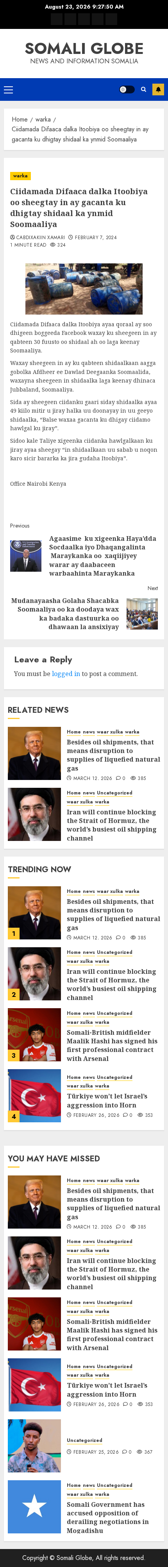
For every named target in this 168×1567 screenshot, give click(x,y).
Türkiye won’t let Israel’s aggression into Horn (107, 1100)
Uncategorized (114, 793)
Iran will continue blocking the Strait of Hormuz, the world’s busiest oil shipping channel (112, 825)
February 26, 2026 (96, 1116)
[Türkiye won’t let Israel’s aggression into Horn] (34, 1095)
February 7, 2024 (96, 238)
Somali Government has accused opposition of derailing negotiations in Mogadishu (108, 1517)
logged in (66, 673)
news (89, 732)
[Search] (143, 89)
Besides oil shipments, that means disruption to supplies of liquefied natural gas (113, 755)
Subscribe (158, 89)
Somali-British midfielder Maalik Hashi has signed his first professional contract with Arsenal (112, 1045)
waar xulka (110, 732)
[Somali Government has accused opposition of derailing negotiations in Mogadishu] (34, 1506)
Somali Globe (84, 48)
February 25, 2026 (96, 1452)
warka (20, 175)
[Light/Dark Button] (127, 89)
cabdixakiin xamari (40, 238)
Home (74, 732)
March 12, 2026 (93, 779)
